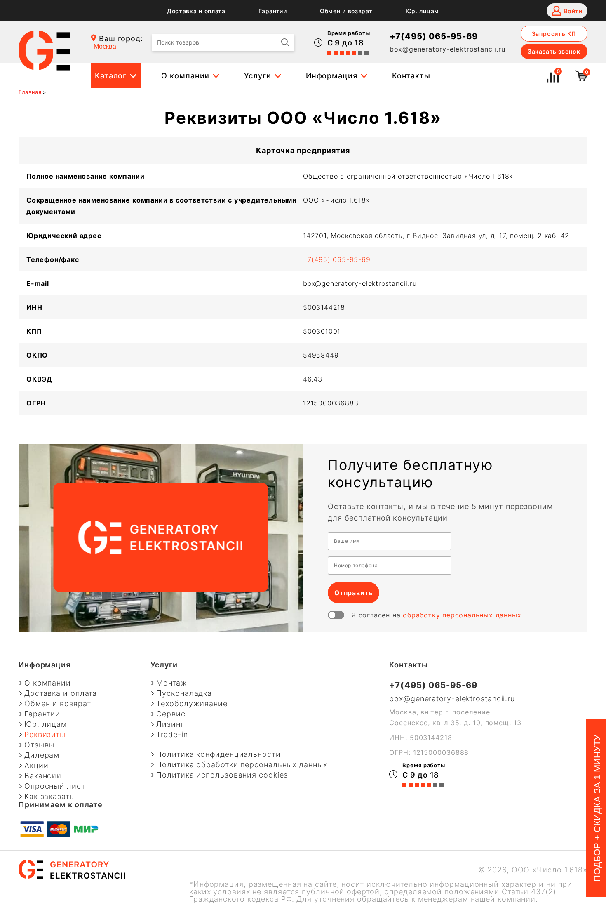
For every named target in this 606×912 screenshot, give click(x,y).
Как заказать (49, 796)
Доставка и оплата (196, 11)
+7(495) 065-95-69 (434, 36)
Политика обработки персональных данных (241, 764)
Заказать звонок (554, 51)
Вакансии (42, 776)
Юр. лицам (422, 11)
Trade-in (172, 734)
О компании (185, 75)
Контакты (411, 75)
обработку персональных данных (462, 615)
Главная (30, 92)
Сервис (170, 714)
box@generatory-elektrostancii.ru (447, 49)
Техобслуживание (192, 703)
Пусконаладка (184, 693)
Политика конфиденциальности (218, 754)
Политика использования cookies (222, 775)
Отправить (353, 593)
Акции (36, 765)
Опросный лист (54, 786)
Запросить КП (554, 33)
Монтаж (171, 683)
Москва (105, 46)
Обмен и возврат (346, 11)
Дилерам (41, 755)
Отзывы (39, 745)
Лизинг (170, 724)
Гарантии (272, 11)
